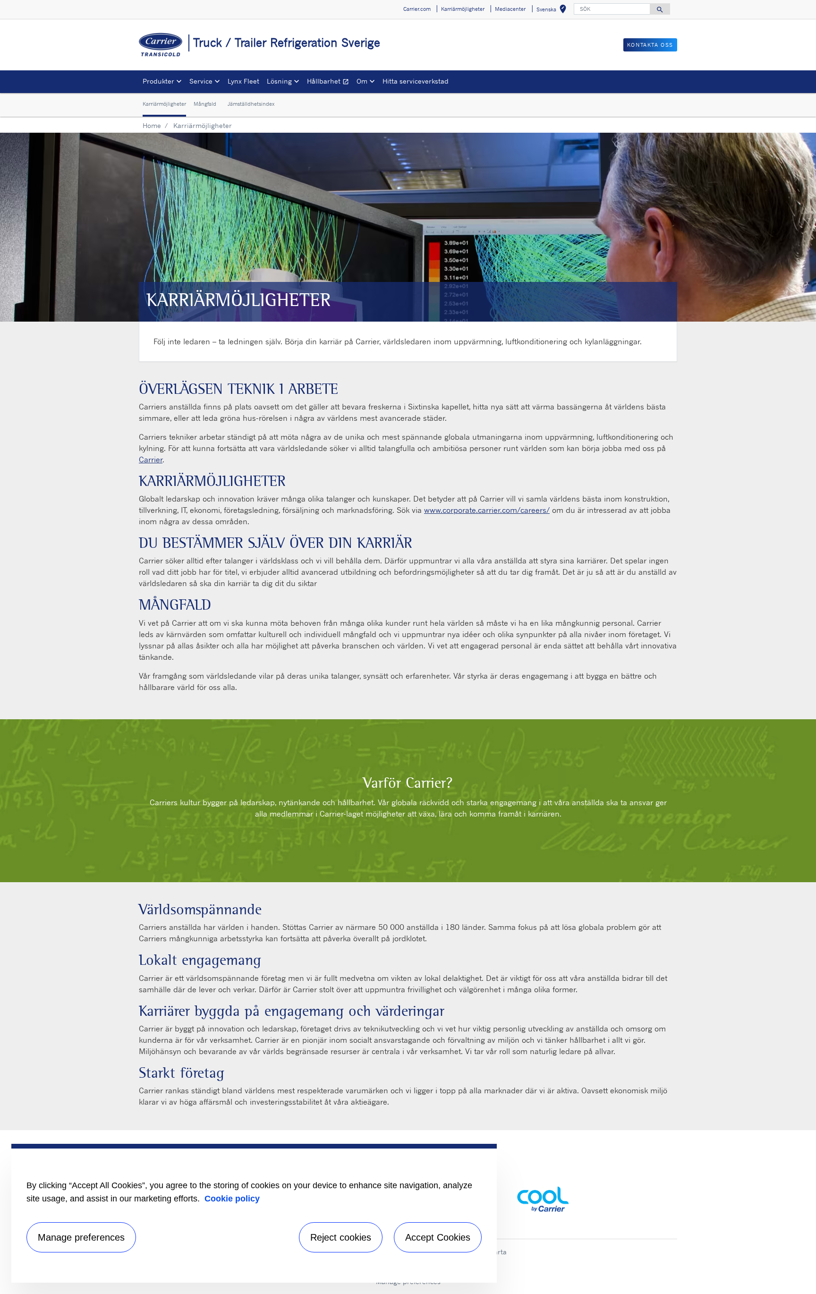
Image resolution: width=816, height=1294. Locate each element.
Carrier (150, 459)
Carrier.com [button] (417, 9)
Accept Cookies (437, 1237)
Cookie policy (232, 1198)
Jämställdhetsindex (251, 104)
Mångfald (205, 104)
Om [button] (362, 81)
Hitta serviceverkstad (415, 81)
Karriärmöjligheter (164, 104)
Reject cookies (340, 1237)
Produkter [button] (158, 81)
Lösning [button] (279, 81)
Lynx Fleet (243, 81)
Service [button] (200, 81)
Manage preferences (81, 1237)
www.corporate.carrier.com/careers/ (487, 510)
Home (152, 125)
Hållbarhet (330, 82)
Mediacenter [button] (510, 9)
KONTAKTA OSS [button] (650, 45)
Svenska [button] (553, 10)
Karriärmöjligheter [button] (462, 9)
